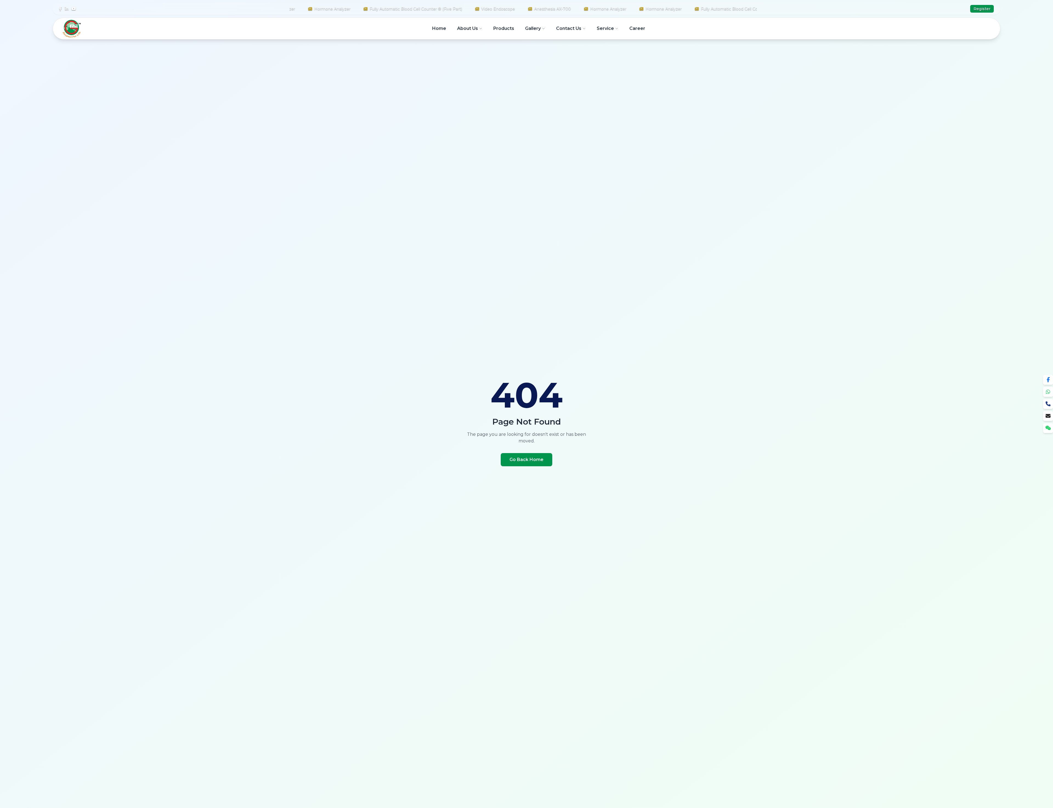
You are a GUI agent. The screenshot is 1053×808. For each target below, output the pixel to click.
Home (439, 28)
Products (503, 28)
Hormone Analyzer (313, 8)
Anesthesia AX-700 (533, 8)
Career (637, 28)
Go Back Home (526, 459)
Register (981, 8)
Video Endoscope (479, 8)
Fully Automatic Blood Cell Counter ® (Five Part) (396, 8)
